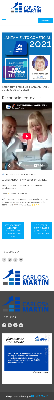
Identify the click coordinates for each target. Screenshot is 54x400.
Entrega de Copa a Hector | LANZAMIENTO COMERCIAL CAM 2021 (41, 230)
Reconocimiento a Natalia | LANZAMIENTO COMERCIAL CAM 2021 (13, 230)
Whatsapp (45, 20)
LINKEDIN (15, 260)
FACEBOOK (4, 260)
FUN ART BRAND (39, 396)
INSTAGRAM (10, 260)
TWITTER (21, 260)
